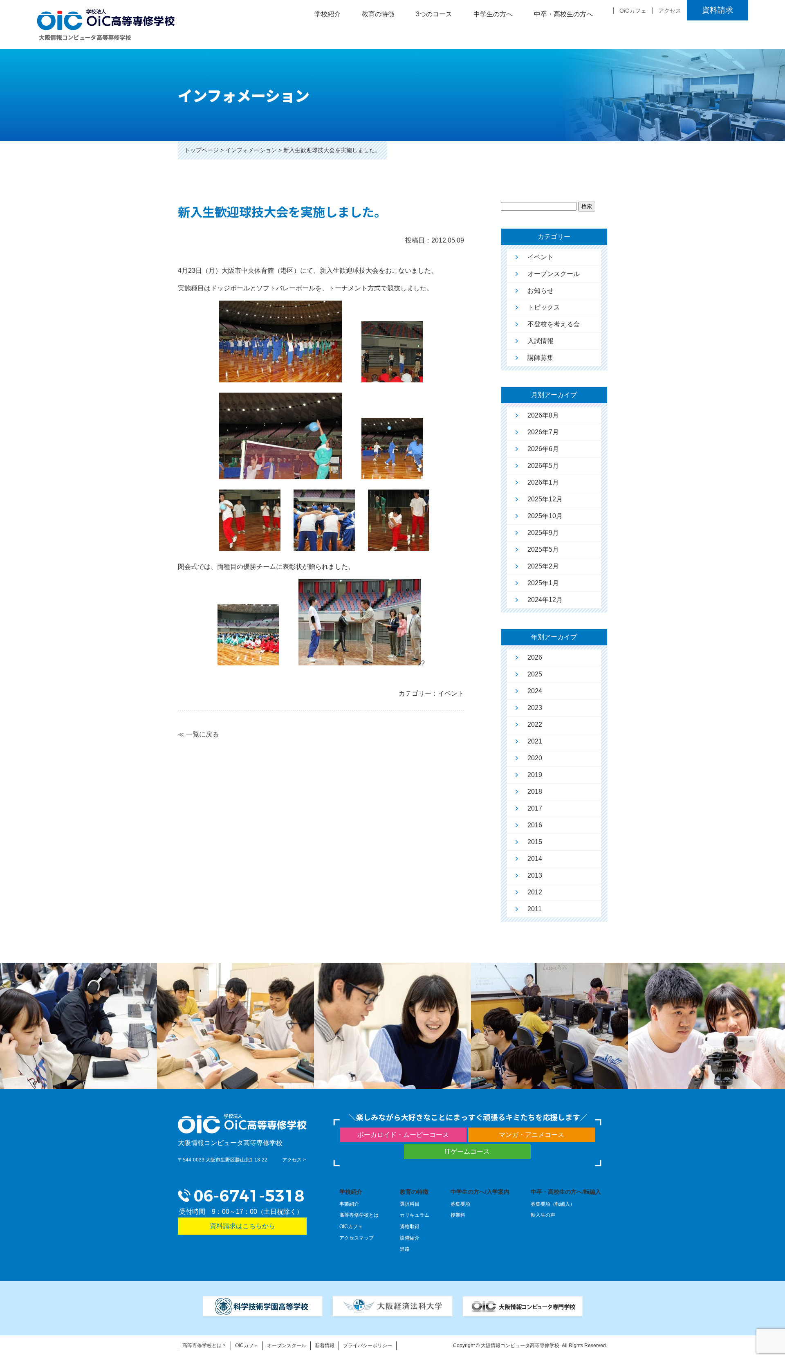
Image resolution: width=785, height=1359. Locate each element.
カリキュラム (414, 1215)
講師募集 (540, 357)
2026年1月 (543, 482)
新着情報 (324, 1345)
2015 (534, 841)
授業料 (458, 1215)
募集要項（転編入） (553, 1204)
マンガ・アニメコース (531, 1134)
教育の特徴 (414, 1191)
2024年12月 (545, 599)
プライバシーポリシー (367, 1345)
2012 (534, 892)
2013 (534, 875)
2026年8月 (543, 415)
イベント (540, 257)
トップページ (201, 150)
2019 (534, 774)
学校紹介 (350, 1191)
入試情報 (540, 340)
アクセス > (294, 1160)
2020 (534, 758)
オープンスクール (553, 273)
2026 (534, 657)
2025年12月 (545, 499)
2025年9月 (543, 532)
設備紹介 (409, 1238)
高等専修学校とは (359, 1215)
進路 (405, 1249)
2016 (534, 825)
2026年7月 (543, 432)
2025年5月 (543, 549)
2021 (534, 741)
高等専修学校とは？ (204, 1345)
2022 (534, 724)
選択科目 (409, 1204)
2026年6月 (543, 448)
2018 (534, 791)
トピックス (543, 307)
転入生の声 (543, 1215)
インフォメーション (251, 150)
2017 (534, 808)
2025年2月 (543, 566)
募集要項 (460, 1204)
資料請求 (717, 10)
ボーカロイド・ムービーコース (403, 1134)
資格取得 (409, 1226)
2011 (534, 908)
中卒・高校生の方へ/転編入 (566, 1191)
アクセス (669, 10)
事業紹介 (349, 1204)
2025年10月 (545, 515)
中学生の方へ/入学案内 (480, 1191)
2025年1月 (543, 583)
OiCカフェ (632, 10)
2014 (534, 858)
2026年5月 (543, 465)
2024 (534, 690)
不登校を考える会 (553, 324)
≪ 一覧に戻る (198, 734)
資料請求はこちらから (242, 1225)
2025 (534, 674)
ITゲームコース (467, 1151)
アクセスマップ (356, 1238)
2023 (534, 707)
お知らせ (540, 290)
